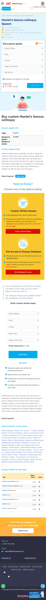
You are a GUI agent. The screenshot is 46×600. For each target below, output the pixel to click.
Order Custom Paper (23, 231)
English (16, 133)
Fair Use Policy (37, 566)
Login (42, 3)
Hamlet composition (10, 481)
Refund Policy (16, 569)
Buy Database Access (23, 272)
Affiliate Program (28, 569)
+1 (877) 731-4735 (39, 7)
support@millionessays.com (14, 551)
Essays (5, 558)
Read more (20, 176)
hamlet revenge (9, 490)
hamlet (6, 495)
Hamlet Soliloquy (7, 430)
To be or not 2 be (9, 508)
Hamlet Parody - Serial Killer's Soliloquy (22, 447)
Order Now (6, 9)
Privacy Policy (13, 566)
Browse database (13, 15)
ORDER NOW (23, 531)
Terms (4, 566)
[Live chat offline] (36, 594)
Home (4, 15)
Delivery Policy (25, 566)
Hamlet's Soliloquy (22, 459)
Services (29, 558)
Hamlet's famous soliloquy (13, 452)
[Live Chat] (43, 586)
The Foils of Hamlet (10, 499)
